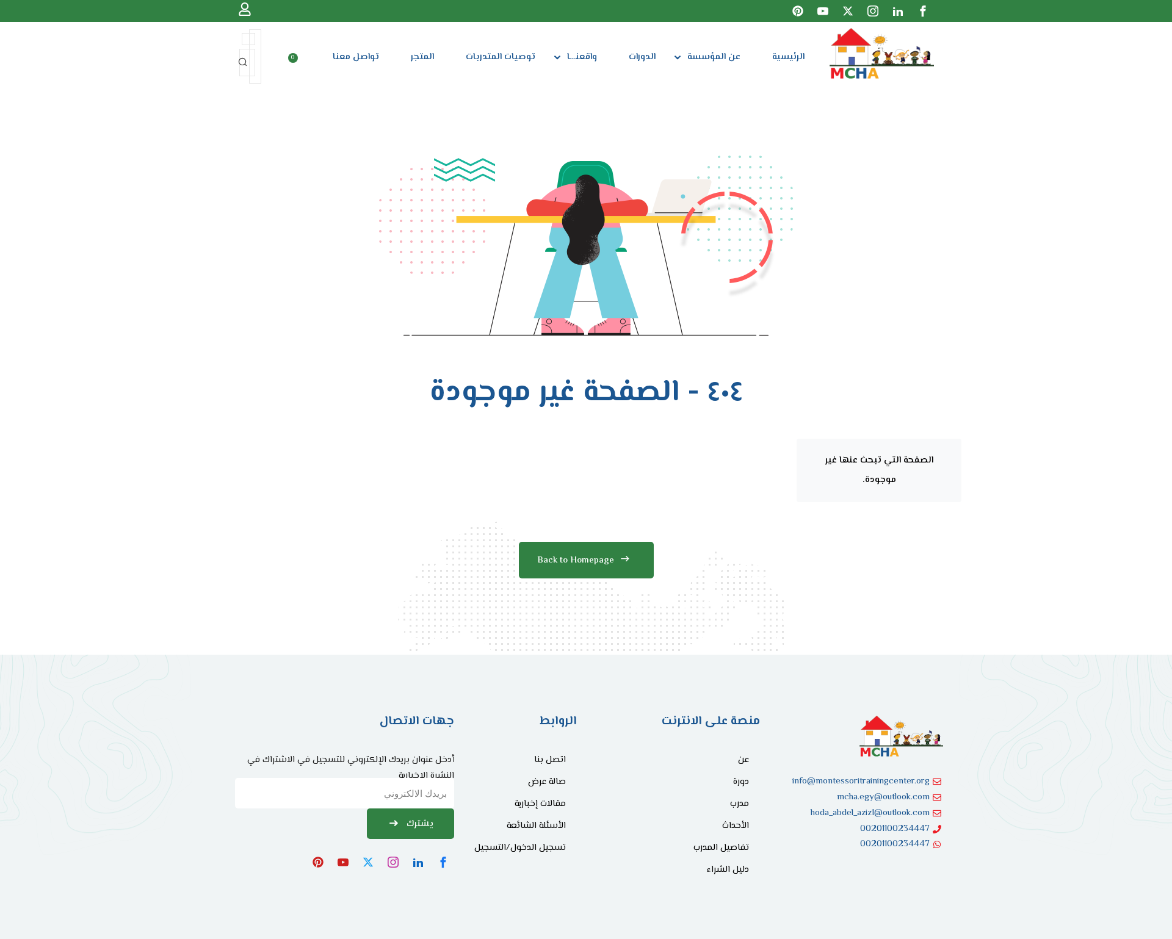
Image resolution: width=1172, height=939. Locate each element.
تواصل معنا (356, 57)
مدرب (739, 804)
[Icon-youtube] (823, 11)
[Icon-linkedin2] (898, 11)
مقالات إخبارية (540, 804)
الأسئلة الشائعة (536, 826)
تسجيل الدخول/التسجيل (520, 848)
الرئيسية (788, 57)
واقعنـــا (582, 57)
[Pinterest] (798, 11)
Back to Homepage (575, 560)
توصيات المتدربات (500, 57)
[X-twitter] (848, 11)
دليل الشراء (728, 870)
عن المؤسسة (713, 57)
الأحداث (735, 826)
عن (743, 760)
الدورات (642, 57)
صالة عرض (547, 782)
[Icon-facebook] (923, 11)
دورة (741, 782)
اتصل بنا (550, 760)
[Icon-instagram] (873, 11)
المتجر (422, 57)
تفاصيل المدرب (721, 848)
